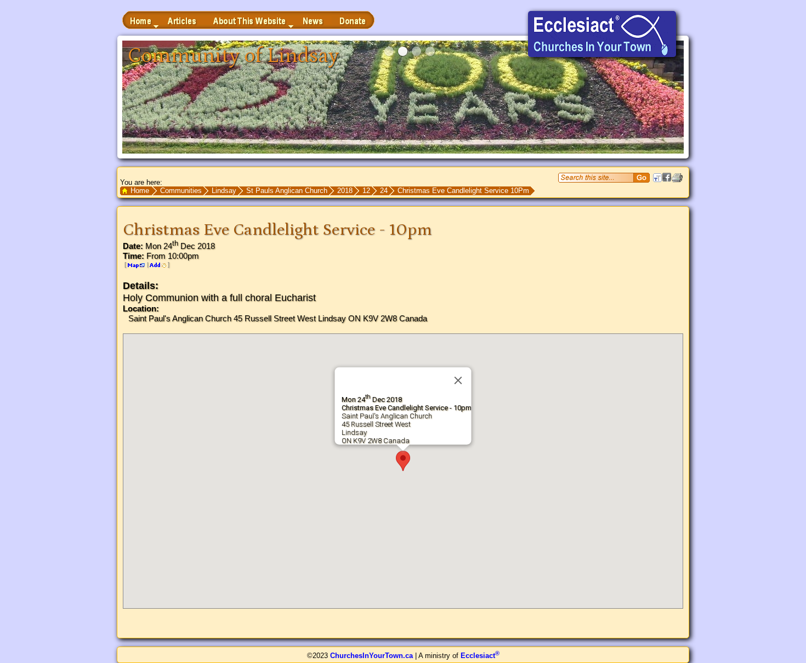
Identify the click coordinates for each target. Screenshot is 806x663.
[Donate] (353, 20)
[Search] (642, 178)
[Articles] (183, 20)
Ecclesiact (480, 655)
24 (384, 190)
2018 (345, 190)
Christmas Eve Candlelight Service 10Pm (463, 190)
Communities (181, 190)
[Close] (458, 380)
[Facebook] (666, 179)
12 (366, 190)
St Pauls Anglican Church (286, 190)
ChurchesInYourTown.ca (371, 655)
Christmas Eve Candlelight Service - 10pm (277, 229)
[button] (403, 461)
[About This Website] (250, 20)
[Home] (141, 20)
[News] (313, 20)
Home (139, 190)
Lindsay (224, 190)
